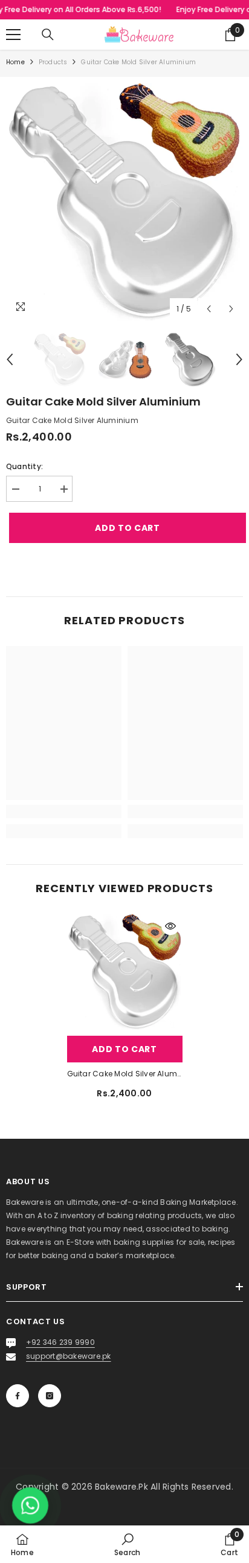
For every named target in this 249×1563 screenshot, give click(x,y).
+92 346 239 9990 (60, 1342)
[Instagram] (49, 1395)
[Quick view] (170, 926)
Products (53, 62)
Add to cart (124, 528)
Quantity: (24, 466)
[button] (208, 308)
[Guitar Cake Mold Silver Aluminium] (125, 972)
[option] (124, 202)
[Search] (47, 34)
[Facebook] (17, 1395)
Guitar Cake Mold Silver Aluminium (125, 1073)
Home (15, 62)
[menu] (13, 34)
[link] (63, 811)
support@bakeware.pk (68, 1356)
